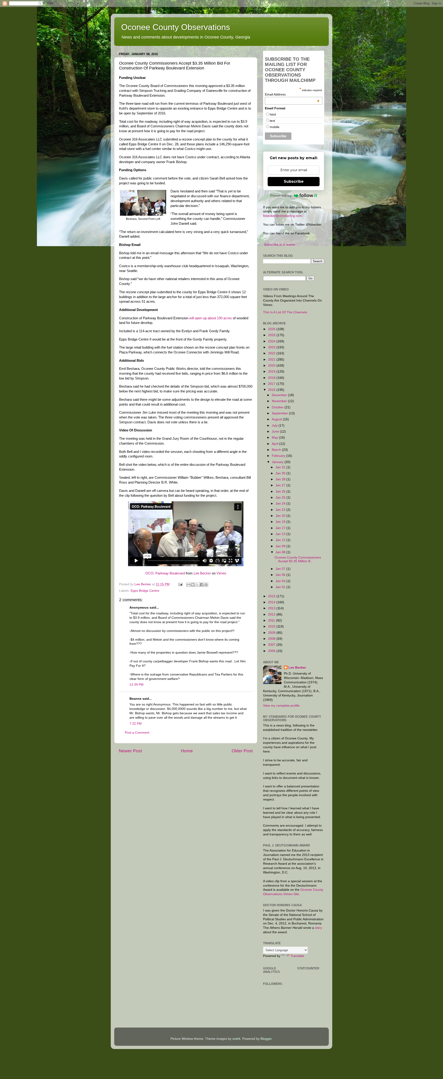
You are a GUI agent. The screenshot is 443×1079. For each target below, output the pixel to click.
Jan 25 (280, 497)
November (280, 401)
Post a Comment (137, 732)
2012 (272, 614)
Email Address (292, 94)
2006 (272, 651)
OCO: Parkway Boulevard (165, 573)
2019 (272, 371)
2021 (272, 359)
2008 (272, 638)
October (278, 407)
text (272, 121)
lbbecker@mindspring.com (282, 216)
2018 (272, 378)
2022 (272, 353)
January (278, 462)
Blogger (266, 1038)
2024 (272, 341)
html (273, 114)
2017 (272, 384)
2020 (272, 365)
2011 (272, 620)
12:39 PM (136, 684)
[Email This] (188, 584)
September (280, 413)
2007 (272, 644)
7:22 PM (135, 723)
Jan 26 (280, 491)
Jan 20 (280, 515)
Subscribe (294, 181)
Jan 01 (280, 587)
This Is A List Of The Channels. (285, 312)
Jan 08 (280, 552)
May (275, 437)
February (279, 455)
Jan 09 (280, 546)
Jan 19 (280, 521)
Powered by (281, 195)
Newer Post (130, 750)
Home (187, 750)
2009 (272, 632)
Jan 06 (280, 575)
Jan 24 (280, 503)
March (277, 449)
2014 (272, 602)
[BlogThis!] (193, 584)
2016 (272, 390)
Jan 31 (280, 467)
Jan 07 (280, 569)
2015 (272, 596)
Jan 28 (280, 479)
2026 (272, 329)
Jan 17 (280, 528)
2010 (272, 626)
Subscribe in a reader (279, 244)
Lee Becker (202, 573)
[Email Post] (180, 584)
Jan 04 (280, 581)
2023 (272, 347)
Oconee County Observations (175, 27)
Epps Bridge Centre (145, 590)
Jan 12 (280, 540)
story (318, 928)
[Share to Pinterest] (206, 584)
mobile (274, 127)
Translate (297, 956)
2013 (272, 608)
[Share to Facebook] (201, 584)
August (277, 419)
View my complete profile (281, 705)
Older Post (242, 750)
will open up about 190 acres (210, 318)
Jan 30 (280, 473)
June (276, 431)
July (275, 425)
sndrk (236, 1038)
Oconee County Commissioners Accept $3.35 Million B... (298, 559)
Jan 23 (280, 509)
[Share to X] (197, 584)
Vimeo (221, 573)
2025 (272, 335)
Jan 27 (280, 485)
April (275, 443)
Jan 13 (280, 534)
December (280, 395)
